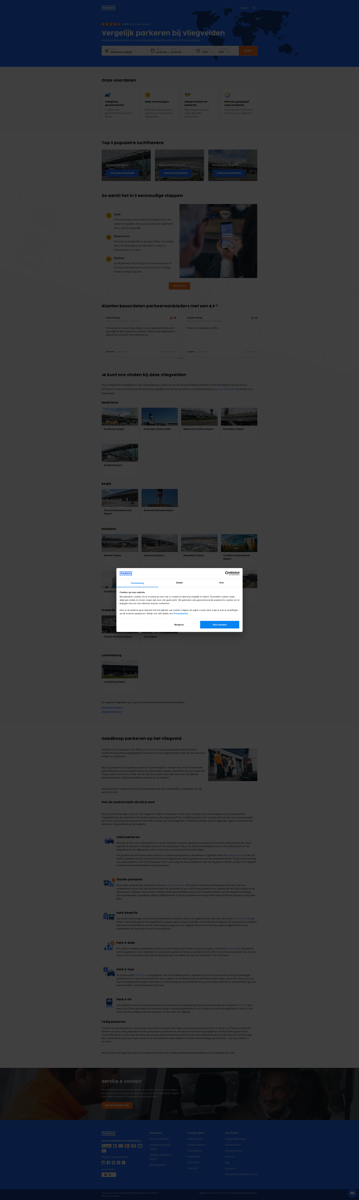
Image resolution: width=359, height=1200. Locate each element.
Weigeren (179, 624)
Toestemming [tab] (137, 583)
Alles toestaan (220, 624)
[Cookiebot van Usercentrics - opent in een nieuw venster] (227, 573)
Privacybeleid (181, 613)
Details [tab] (179, 582)
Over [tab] (221, 582)
